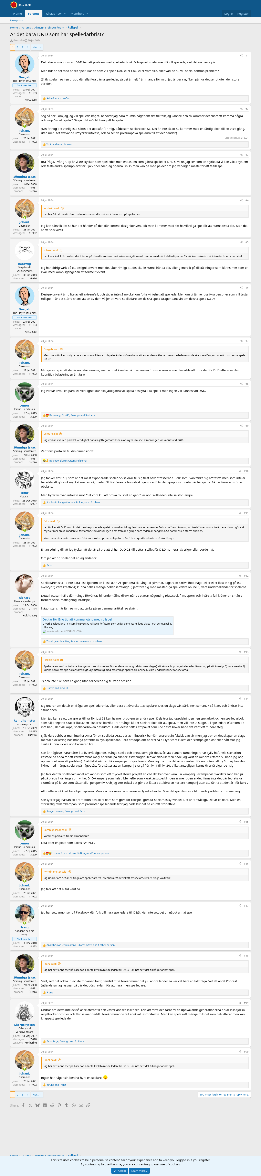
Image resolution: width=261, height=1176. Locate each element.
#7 (247, 341)
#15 (246, 821)
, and (68, 460)
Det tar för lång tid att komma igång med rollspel (77, 619)
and (58, 98)
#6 (247, 287)
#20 (246, 1052)
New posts (16, 20)
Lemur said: (51, 433)
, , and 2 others (73, 502)
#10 (246, 471)
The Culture (30, 99)
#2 (247, 109)
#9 (247, 426)
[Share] (241, 55)
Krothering (31, 1042)
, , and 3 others (72, 415)
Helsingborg (30, 615)
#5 (247, 242)
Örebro (33, 191)
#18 (246, 955)
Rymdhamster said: (55, 871)
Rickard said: (51, 660)
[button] (65, 13)
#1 (247, 55)
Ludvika (32, 735)
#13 (246, 652)
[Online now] (25, 126)
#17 (246, 905)
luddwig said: (52, 208)
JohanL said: (51, 250)
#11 (246, 513)
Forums (33, 13)
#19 (246, 1003)
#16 (246, 863)
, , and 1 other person (80, 853)
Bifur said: (49, 521)
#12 (246, 576)
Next (36, 47)
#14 (246, 698)
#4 (247, 200)
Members (77, 13)
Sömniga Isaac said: (55, 830)
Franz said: (50, 963)
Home (17, 13)
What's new (53, 13)
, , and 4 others (74, 641)
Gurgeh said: (51, 349)
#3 (247, 155)
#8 (247, 384)
